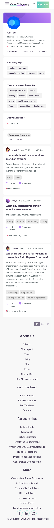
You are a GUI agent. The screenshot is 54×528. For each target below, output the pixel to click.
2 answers (26, 183)
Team (27, 354)
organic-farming (16, 73)
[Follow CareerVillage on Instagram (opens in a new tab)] (34, 513)
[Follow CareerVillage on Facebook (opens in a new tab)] (20, 513)
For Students (27, 395)
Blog (27, 364)
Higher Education (27, 436)
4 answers (26, 303)
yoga (41, 73)
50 (48, 324)
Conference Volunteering (27, 461)
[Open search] (34, 4)
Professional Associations (27, 456)
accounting (25, 106)
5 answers (26, 227)
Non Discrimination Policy (27, 507)
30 (42, 324)
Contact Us (27, 373)
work (11, 101)
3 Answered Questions (19, 135)
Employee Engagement (27, 441)
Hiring (27, 359)
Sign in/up (43, 4)
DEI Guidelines (27, 493)
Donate (27, 410)
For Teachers (27, 405)
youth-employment (27, 101)
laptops (31, 73)
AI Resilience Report (27, 483)
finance (12, 106)
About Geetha (15, 139)
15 (37, 324)
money (12, 95)
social (32, 90)
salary (22, 95)
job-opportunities (17, 90)
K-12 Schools (27, 426)
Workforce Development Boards (27, 446)
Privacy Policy (27, 502)
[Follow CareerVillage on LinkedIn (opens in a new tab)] (27, 513)
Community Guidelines (27, 488)
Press (27, 369)
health (12, 68)
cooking (22, 68)
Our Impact (27, 349)
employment (34, 95)
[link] (27, 170)
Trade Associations (27, 451)
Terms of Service (27, 497)
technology (39, 106)
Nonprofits (27, 431)
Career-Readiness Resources (27, 478)
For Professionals (27, 400)
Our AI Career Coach (27, 378)
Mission (27, 344)
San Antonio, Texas (18, 235)
